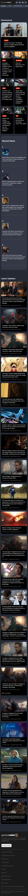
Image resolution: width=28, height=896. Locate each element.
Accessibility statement (7, 865)
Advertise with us (5, 876)
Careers (3, 869)
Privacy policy (4, 859)
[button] (25, 2)
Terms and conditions (7, 852)
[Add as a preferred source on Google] (6, 845)
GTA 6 (10, 5)
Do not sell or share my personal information (12, 886)
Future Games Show (18, 5)
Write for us (4, 883)
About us (3, 872)
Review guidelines (6, 879)
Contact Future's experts (8, 855)
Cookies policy (5, 862)
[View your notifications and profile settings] (22, 2)
